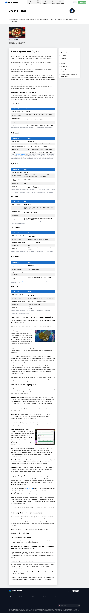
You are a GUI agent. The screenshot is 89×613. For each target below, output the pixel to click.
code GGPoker (29, 488)
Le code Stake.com (20, 154)
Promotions (43, 596)
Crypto (10, 596)
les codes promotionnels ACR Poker (26, 281)
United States (63, 605)
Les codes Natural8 (20, 221)
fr (75, 2)
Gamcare (67, 610)
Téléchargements (54, 596)
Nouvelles (32, 596)
